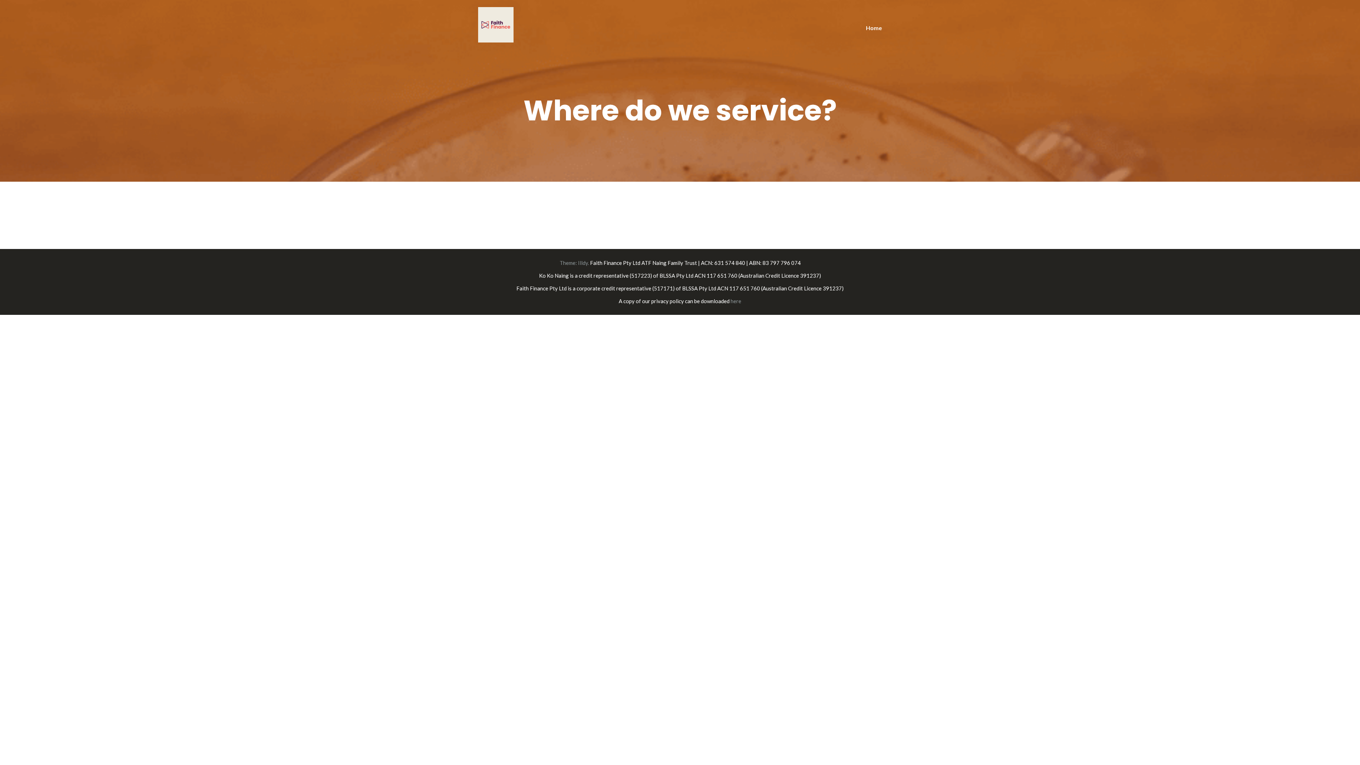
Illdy (583, 263)
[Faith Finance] (496, 24)
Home (874, 27)
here (736, 301)
